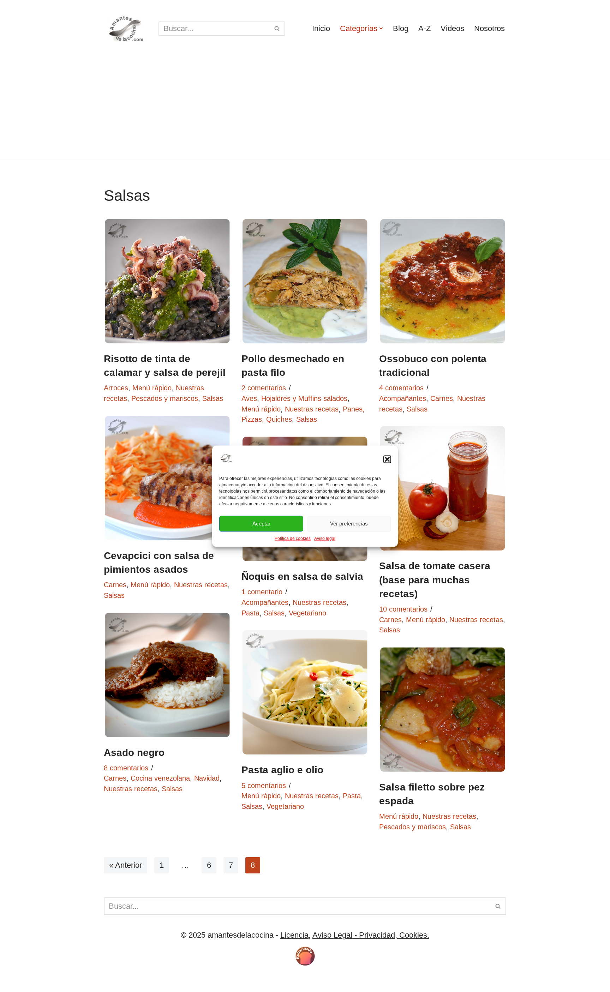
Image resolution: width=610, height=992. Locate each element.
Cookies (153, 982)
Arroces (116, 388)
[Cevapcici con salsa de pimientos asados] (167, 478)
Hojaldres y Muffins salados (304, 398)
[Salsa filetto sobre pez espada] (442, 709)
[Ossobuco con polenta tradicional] (442, 281)
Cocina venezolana (160, 778)
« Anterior (125, 865)
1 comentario (261, 592)
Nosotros (489, 28)
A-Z (424, 28)
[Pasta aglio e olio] (305, 692)
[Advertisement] (305, 109)
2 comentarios (263, 388)
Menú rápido (152, 388)
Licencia (294, 935)
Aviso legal (324, 538)
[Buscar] (277, 29)
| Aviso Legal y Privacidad (214, 982)
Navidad (207, 778)
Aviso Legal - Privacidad (353, 935)
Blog (400, 28)
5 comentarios (263, 785)
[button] (387, 459)
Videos (452, 28)
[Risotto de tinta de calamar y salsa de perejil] (167, 281)
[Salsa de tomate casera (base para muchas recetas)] (442, 488)
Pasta (250, 613)
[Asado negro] (167, 675)
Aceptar (261, 524)
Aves (249, 398)
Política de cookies (293, 538)
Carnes (441, 398)
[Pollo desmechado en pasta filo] (305, 281)
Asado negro (134, 752)
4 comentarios (401, 388)
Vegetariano (307, 613)
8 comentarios (126, 768)
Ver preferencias (349, 524)
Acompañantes (402, 398)
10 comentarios (403, 609)
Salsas (212, 398)
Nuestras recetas (312, 409)
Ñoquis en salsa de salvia (302, 576)
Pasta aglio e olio (282, 769)
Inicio (321, 28)
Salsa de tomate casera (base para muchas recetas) (434, 579)
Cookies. (413, 935)
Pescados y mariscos (164, 398)
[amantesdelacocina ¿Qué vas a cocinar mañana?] (126, 28)
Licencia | (121, 982)
